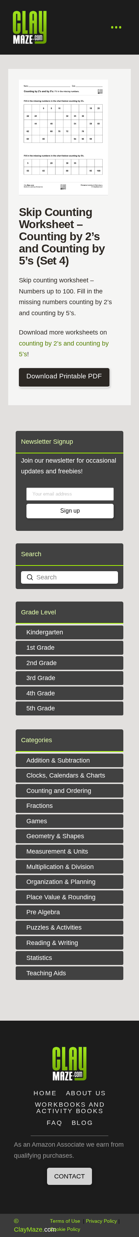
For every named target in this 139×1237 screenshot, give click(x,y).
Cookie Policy (65, 1229)
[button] (116, 27)
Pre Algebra (43, 912)
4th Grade (40, 693)
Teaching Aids (46, 973)
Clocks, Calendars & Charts (65, 775)
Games (36, 821)
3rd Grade (40, 678)
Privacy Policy (101, 1221)
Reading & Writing (52, 942)
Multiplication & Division (60, 866)
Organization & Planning (61, 881)
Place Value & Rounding (61, 897)
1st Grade (40, 647)
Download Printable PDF (64, 376)
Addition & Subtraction (58, 760)
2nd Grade (41, 663)
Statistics (39, 957)
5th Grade (40, 708)
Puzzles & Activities (54, 927)
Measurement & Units (57, 851)
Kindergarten (44, 632)
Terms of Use (65, 1221)
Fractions (39, 805)
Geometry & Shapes (55, 836)
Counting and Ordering (58, 790)
